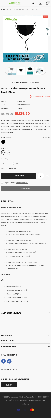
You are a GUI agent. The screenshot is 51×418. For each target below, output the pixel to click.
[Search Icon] (33, 3)
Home (3, 9)
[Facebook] (3, 361)
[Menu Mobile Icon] (2, 3)
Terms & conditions (22, 183)
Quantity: (4, 159)
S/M (3, 152)
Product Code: (6, 105)
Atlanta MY (21, 102)
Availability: (5, 108)
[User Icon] (40, 3)
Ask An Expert (34, 83)
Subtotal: (4, 168)
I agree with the (9, 183)
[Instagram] (9, 361)
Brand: (3, 102)
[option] (25, 38)
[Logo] (15, 3)
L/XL (9, 152)
